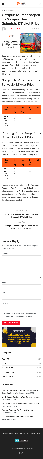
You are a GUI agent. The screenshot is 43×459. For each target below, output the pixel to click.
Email (5, 293)
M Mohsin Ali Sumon (16, 29)
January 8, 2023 (33, 29)
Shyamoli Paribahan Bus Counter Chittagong (18, 410)
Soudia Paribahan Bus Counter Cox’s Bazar (17, 417)
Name (5, 282)
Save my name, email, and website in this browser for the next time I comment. (20, 314)
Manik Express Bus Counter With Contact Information (21, 397)
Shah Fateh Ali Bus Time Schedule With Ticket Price (21, 403)
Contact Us (24, 433)
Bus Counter (7, 367)
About (11, 433)
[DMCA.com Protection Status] (21, 440)
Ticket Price (11, 10)
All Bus (5, 359)
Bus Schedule (8, 372)
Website (5, 303)
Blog (4, 363)
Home (4, 10)
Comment (6, 253)
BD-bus (17, 448)
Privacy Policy (35, 433)
